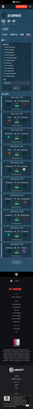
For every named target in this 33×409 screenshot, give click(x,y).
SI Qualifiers (8, 63)
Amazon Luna (16, 321)
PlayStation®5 (16, 313)
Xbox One (16, 310)
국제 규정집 (16, 328)
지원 (16, 388)
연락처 (16, 393)
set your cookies (12, 406)
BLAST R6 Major (9, 50)
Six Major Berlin (9, 71)
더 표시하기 (16, 262)
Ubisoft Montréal (16, 297)
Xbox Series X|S (16, 307)
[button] (16, 103)
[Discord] (16, 274)
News (16, 385)
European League (10, 60)
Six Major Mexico (10, 76)
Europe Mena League (11, 57)
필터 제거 (16, 88)
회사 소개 (16, 382)
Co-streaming (20, 6)
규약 (16, 331)
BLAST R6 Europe (10, 47)
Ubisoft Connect (16, 379)
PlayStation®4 (16, 315)
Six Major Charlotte (10, 73)
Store (16, 376)
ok (27, 405)
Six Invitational (9, 65)
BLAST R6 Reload (10, 55)
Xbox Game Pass (16, 304)
